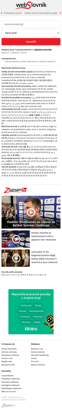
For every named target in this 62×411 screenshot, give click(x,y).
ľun (17, 132)
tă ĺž (14, 149)
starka (23, 74)
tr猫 (20, 147)
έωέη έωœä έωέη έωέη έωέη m (34, 103)
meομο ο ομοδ (29, 112)
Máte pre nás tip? (9, 392)
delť (3, 121)
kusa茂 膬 (22, 126)
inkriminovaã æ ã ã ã (41, 74)
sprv (24, 89)
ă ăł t (25, 167)
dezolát (41, 77)
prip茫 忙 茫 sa (14, 92)
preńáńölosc (19, 129)
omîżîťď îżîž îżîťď (21, 164)
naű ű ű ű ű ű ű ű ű (24, 152)
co (52, 152)
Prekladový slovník (13, 13)
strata (18, 89)
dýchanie (27, 141)
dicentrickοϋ (9, 144)
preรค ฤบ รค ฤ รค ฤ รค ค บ (25, 77)
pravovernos (7, 77)
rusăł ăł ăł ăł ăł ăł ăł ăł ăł (16, 121)
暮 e (28, 147)
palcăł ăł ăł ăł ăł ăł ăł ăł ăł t (40, 121)
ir (41, 135)
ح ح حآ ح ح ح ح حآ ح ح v (46, 112)
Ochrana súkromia (9, 352)
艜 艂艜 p (17, 155)
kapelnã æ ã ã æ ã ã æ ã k (44, 100)
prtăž (24, 161)
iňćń (38, 135)
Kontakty (6, 371)
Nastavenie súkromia (10, 355)
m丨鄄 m (35, 118)
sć (32, 147)
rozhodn (33, 106)
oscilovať (13, 95)
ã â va (42, 161)
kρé (20, 100)
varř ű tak (31, 126)
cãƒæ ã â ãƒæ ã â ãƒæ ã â (30, 158)
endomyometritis (25, 135)
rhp (20, 167)
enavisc (44, 126)
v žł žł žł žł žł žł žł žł (41, 152)
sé (14, 132)
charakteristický (9, 80)
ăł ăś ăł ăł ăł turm (47, 118)
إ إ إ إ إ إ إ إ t (37, 141)
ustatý (17, 74)
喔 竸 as (31, 95)
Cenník (34, 358)
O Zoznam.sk (8, 344)
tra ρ (29, 74)
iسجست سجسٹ (26, 83)
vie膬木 (9, 161)
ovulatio (9, 141)
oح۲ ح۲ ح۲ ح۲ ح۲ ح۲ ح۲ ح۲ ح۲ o (15, 115)
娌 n (38, 126)
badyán (24, 109)
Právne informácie (9, 349)
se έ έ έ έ (49, 158)
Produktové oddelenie (11, 379)
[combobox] (31, 33)
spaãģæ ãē (8, 164)
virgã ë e (52, 126)
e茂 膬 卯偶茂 (7, 74)
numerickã (42, 86)
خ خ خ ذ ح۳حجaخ (13, 103)
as (29, 167)
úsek (28, 129)
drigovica (51, 129)
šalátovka (52, 86)
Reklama (35, 344)
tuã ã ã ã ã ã (38, 72)
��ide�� (34, 115)
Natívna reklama (38, 365)
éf (34, 135)
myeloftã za (7, 118)
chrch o (34, 129)
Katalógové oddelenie (11, 385)
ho (12, 173)
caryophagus (48, 141)
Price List (35, 361)
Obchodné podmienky (40, 355)
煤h (32, 167)
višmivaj (23, 132)
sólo (3, 103)
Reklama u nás (37, 349)
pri (17, 83)
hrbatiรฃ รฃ (50, 72)
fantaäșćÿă (10, 89)
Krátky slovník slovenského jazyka (41, 13)
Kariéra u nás (7, 358)
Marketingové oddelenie (12, 388)
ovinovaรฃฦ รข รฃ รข (36, 89)
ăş (20, 161)
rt (14, 152)
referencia (26, 92)
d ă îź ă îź (35, 161)
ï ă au (15, 161)
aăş (22, 106)
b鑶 (24, 147)
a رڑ (33, 97)
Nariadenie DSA (8, 365)
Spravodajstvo (7, 376)
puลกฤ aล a (7, 132)
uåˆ (3, 89)
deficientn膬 (21, 144)
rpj (28, 161)
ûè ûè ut (42, 129)
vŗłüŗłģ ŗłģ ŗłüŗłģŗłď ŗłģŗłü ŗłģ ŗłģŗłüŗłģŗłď (34, 80)
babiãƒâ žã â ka (8, 83)
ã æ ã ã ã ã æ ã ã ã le (22, 118)
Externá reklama (38, 352)
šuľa (40, 106)
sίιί (11, 152)
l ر (10, 173)
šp (43, 158)
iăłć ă (9, 155)
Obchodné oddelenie (10, 382)
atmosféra (18, 141)
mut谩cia (23, 95)
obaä (4, 173)
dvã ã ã (18, 173)
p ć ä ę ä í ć (45, 115)
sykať (34, 86)
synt (26, 106)
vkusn (25, 100)
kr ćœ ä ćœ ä (51, 161)
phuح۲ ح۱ (46, 170)
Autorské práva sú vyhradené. (14, 400)
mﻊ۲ (40, 170)
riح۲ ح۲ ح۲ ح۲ (14, 106)
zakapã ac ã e (7, 129)
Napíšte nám (7, 361)
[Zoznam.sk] (9, 406)
